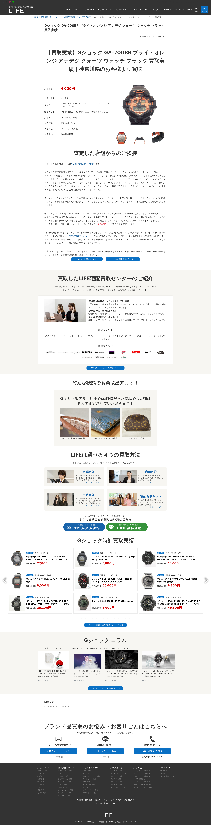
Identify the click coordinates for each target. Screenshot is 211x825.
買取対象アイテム (91, 767)
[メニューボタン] (4, 9)
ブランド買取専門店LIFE (89, 822)
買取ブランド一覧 (64, 796)
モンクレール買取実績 (141, 782)
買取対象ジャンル (118, 767)
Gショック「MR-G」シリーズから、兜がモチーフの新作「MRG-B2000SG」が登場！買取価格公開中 (158, 673)
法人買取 (40, 782)
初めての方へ (42, 771)
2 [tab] (81, 618)
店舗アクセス (203, 2)
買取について (43, 767)
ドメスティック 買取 (118, 773)
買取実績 (66, 706)
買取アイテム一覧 (89, 793)
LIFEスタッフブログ (166, 771)
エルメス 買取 (63, 773)
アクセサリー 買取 (90, 779)
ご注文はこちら (156, 507)
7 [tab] (100, 618)
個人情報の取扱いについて (105, 803)
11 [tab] (114, 618)
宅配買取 (40, 776)
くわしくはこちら (92, 482)
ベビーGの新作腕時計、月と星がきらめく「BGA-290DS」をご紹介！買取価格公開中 (87, 673)
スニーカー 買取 (89, 784)
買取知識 (162, 773)
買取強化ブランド (66, 767)
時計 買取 (86, 773)
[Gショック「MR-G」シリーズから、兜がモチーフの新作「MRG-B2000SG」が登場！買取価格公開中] (158, 660)
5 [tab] (92, 618)
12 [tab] (118, 618)
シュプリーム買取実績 (141, 773)
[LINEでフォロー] (13, 2)
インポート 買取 (116, 771)
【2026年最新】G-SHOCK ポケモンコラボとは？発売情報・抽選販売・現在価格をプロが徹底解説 (53, 673)
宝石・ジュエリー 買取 (91, 776)
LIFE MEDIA (165, 767)
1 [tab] (78, 618)
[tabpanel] (40, 581)
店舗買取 (40, 779)
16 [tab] (133, 618)
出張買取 (40, 784)
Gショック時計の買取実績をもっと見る (105, 625)
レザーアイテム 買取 (90, 790)
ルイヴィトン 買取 (65, 771)
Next (205, 580)
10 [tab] (111, 618)
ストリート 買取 (116, 776)
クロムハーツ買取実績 (141, 776)
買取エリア (41, 787)
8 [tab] (103, 618)
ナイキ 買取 (62, 784)
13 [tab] (122, 618)
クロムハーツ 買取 (65, 782)
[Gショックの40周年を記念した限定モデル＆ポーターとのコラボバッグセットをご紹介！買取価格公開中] (121, 659)
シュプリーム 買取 (65, 779)
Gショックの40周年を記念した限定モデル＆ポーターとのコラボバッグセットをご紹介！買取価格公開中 (121, 673)
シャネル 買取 (63, 776)
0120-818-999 (155, 751)
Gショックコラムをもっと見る (104, 688)
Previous (5, 580)
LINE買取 (41, 773)
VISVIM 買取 (63, 787)
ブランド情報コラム (166, 776)
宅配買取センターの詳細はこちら (104, 368)
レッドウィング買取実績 (142, 787)
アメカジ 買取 (115, 779)
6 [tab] (96, 618)
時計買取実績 (52, 706)
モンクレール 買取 (65, 793)
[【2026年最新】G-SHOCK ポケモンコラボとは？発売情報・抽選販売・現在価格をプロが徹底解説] (53, 660)
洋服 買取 (86, 782)
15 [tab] (129, 618)
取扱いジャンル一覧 (118, 787)
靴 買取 (85, 787)
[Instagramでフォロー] (10, 2)
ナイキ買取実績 (139, 779)
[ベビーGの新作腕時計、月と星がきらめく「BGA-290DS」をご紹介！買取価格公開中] (87, 661)
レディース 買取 (116, 784)
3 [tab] (85, 618)
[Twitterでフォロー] (7, 2)
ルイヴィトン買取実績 (141, 771)
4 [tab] (89, 618)
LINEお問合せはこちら (105, 751)
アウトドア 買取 (116, 782)
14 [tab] (125, 618)
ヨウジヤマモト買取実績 (142, 784)
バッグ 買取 (87, 771)
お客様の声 (41, 793)
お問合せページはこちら (58, 751)
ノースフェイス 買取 (66, 790)
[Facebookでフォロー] (4, 2)
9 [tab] (107, 618)
